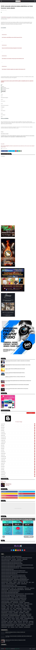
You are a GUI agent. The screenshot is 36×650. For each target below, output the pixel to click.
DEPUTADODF (21, 602)
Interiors (17, 611)
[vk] (26, 496)
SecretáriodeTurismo (30, 624)
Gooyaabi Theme (17, 648)
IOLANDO (24, 611)
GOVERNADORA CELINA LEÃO (5, 609)
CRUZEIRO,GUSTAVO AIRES (4, 589)
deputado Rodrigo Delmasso (14, 601)
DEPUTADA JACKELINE (28, 589)
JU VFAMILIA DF (27, 612)
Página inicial (2, 4)
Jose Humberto (10, 612)
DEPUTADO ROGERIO (22, 601)
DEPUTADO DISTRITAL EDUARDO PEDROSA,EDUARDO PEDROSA (9, 592)
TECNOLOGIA (12, 627)
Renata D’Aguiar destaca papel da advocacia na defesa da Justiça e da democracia (18, 380)
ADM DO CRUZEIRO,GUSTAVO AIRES (6, 559)
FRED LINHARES (3, 608)
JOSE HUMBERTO (16, 612)
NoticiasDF (17, 618)
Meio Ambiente (29, 615)
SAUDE (27, 622)
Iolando (21, 611)
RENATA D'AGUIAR (25, 621)
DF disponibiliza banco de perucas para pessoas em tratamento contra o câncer (17, 364)
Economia (7, 605)
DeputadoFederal (26, 602)
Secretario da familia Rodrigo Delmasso (21, 624)
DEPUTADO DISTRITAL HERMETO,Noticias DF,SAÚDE (8, 595)
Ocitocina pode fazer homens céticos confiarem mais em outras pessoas (16, 388)
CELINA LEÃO (3, 583)
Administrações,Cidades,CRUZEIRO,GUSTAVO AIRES (19, 576)
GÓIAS (14, 608)
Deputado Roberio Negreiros (5, 601)
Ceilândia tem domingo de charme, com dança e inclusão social (15, 376)
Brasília (33, 582)
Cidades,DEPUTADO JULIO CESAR (5, 588)
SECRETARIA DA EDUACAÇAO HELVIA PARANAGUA (8, 624)
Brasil (27, 582)
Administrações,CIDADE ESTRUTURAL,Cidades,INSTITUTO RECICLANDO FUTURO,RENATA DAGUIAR (14, 572)
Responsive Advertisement (18, 508)
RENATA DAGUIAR (3, 622)
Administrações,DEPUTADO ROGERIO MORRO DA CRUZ (21, 579)
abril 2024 (18, 469)
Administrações (19, 559)
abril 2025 (18, 450)
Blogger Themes (8, 648)
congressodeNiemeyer (20, 588)
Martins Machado (23, 615)
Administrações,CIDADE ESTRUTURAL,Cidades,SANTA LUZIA (9, 573)
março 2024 (18, 471)
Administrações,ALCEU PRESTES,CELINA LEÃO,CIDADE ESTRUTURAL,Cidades (11, 562)
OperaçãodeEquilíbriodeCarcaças (28, 618)
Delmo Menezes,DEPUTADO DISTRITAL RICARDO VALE (17, 589)
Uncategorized (21, 627)
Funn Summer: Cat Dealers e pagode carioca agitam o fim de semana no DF (13, 69)
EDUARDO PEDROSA (16, 605)
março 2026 (18, 432)
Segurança (18, 625)
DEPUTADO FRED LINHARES (14, 596)
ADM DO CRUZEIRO (8, 556)
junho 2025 (18, 446)
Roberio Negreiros (9, 622)
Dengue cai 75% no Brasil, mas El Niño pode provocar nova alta (15, 368)
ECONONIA (11, 605)
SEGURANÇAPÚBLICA (4, 627)
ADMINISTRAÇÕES (24, 559)
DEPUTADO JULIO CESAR (22, 596)
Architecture (10, 582)
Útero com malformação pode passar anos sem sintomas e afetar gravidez (17, 384)
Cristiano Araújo (27, 588)
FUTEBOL (8, 608)
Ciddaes (12, 588)
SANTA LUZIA (20, 622)
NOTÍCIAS (9, 618)
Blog (24, 582)
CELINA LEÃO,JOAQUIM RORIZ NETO (10, 583)
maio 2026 (18, 428)
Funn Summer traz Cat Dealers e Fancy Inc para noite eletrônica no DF (13, 58)
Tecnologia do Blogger (18, 421)
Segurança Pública (27, 625)
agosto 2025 (18, 443)
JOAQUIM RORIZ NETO (4, 612)
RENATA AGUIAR (20, 621)
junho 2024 (18, 466)
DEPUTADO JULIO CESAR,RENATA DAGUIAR (20, 598)
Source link (2, 143)
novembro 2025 (18, 438)
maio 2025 (18, 448)
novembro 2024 (18, 458)
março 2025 (18, 451)
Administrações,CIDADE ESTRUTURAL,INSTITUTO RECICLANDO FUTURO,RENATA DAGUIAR (13, 575)
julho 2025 (18, 445)
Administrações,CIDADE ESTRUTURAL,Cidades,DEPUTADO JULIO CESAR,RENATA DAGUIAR (13, 570)
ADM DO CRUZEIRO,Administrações (16, 556)
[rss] (9, 493)
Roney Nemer (15, 622)
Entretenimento (7, 4)
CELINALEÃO (18, 583)
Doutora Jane (3, 605)
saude (24, 622)
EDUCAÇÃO (22, 605)
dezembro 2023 (18, 476)
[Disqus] (18, 189)
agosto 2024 (18, 463)
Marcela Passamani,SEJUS (4, 615)
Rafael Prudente (11, 621)
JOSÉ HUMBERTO (21, 612)
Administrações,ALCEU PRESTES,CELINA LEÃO (17, 560)
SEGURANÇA (22, 625)
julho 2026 (18, 425)
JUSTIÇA (24, 614)
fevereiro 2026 (18, 433)
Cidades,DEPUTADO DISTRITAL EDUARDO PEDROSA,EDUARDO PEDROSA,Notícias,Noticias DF (13, 586)
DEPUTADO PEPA (23, 599)
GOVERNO (15, 609)
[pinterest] (26, 493)
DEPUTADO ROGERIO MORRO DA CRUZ (6, 602)
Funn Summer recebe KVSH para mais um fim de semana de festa (12, 37)
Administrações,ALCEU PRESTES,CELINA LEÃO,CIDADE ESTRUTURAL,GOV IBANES (11, 563)
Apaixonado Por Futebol (4, 582)
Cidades (16, 585)
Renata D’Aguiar (31, 621)
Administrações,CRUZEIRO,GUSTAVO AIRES (7, 579)
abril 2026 (18, 430)
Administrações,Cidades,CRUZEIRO (6, 576)
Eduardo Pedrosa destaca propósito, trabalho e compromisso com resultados (17, 360)
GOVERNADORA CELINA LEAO (27, 608)
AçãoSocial (2, 556)
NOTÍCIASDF (21, 618)
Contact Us (33, 648)
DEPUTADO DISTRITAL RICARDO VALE (21, 595)
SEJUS (9, 627)
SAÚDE (32, 622)
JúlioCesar (20, 614)
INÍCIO (30, 648)
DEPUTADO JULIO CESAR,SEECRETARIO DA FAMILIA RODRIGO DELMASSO (10, 599)
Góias (11, 608)
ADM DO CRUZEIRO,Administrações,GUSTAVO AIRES (8, 557)
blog (22, 582)
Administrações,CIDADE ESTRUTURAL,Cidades (7, 569)
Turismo (16, 627)
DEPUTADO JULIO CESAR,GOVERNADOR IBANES (7, 598)
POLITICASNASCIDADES (4, 621)
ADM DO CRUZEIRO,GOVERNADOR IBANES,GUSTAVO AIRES (24, 557)
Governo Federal (20, 609)
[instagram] (9, 496)
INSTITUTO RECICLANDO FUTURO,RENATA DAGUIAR (8, 611)
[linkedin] (22, 550)
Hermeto (30, 609)
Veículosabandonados (27, 627)
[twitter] (26, 491)
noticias (2, 618)
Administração (14, 559)
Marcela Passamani (28, 614)
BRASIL (30, 582)
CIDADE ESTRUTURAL (24, 583)
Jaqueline (28, 611)
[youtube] (9, 498)
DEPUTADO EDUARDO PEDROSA (5, 596)
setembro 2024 (18, 461)
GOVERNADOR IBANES (19, 608)
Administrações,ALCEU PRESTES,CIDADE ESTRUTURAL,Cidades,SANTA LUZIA (11, 566)
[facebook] (9, 491)
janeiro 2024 (18, 474)
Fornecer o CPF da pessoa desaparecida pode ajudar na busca (15, 372)
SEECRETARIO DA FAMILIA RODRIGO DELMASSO (7, 625)
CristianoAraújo (32, 588)
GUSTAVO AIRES (25, 609)
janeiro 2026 (18, 435)
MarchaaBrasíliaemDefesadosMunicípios (14, 615)
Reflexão (15, 621)
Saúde (29, 622)
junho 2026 (18, 427)
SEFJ (15, 625)
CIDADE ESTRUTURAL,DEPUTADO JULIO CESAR (7, 585)
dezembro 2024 (18, 456)
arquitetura (15, 582)
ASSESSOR (19, 582)
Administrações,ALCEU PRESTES (5, 560)
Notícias (6, 618)
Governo (11, 609)
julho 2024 (18, 464)
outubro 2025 (18, 440)
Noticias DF (13, 618)
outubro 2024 (18, 459)
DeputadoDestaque (15, 602)
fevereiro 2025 (18, 453)
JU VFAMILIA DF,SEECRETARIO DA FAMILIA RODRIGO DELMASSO (9, 614)
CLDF (15, 588)
